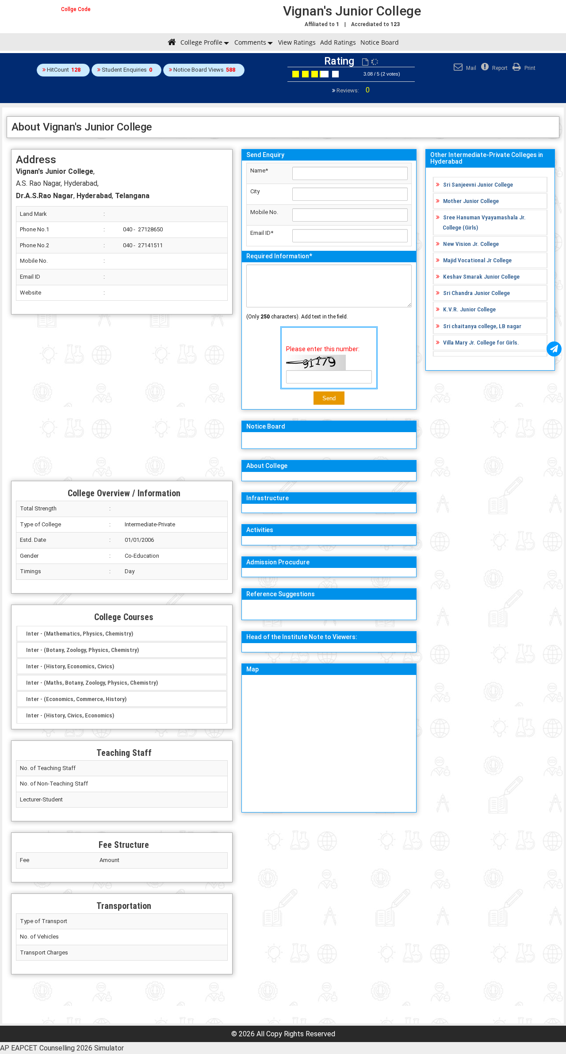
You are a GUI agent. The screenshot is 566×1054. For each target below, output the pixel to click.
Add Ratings (338, 42)
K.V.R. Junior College (469, 309)
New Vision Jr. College (471, 243)
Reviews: (352, 90)
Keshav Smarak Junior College (481, 276)
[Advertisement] (122, 397)
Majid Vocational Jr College (477, 260)
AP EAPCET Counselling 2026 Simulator (62, 1048)
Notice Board (379, 42)
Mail (470, 68)
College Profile (201, 42)
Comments (250, 42)
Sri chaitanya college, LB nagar (482, 326)
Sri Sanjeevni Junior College (478, 184)
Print (529, 68)
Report (499, 68)
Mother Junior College (471, 200)
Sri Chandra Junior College (476, 292)
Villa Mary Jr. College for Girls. (481, 342)
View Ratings (297, 42)
